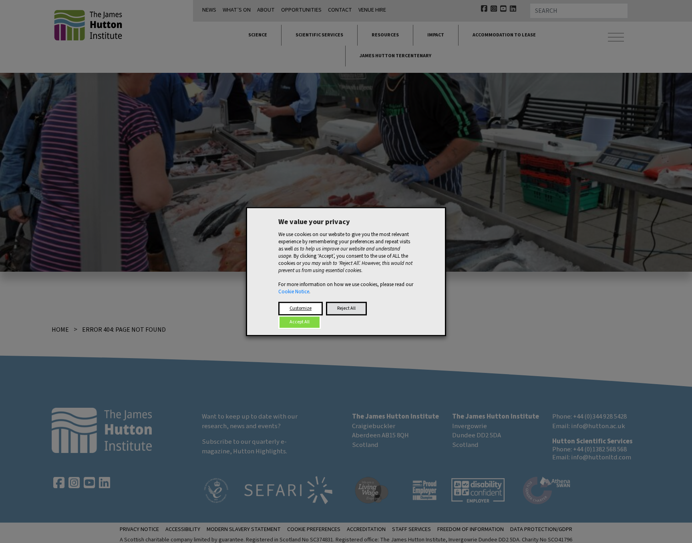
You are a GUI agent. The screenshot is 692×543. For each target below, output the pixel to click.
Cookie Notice (293, 291)
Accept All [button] (300, 322)
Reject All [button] (346, 308)
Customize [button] (301, 308)
